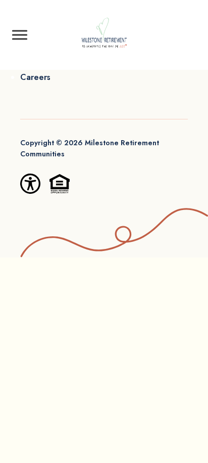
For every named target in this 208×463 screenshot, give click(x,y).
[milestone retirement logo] (104, 34)
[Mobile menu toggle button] (19, 35)
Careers (35, 77)
